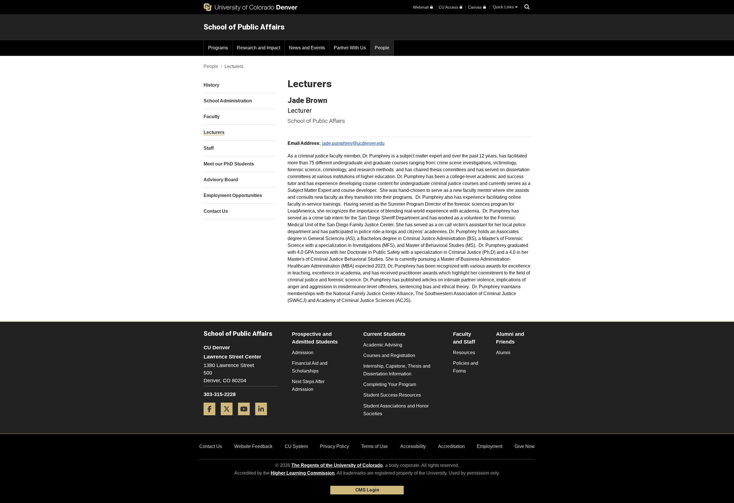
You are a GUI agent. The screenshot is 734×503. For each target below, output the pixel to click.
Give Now (525, 446)
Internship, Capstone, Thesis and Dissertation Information (396, 370)
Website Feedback (253, 446)
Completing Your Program (389, 384)
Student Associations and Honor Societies (396, 409)
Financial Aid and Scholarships (309, 367)
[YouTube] (246, 417)
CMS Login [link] (367, 490)
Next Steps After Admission (308, 385)
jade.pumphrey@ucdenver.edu (353, 143)
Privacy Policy (334, 446)
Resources (464, 352)
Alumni (503, 352)
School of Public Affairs (244, 27)
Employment (489, 446)
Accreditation (451, 446)
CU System (296, 446)
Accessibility (413, 446)
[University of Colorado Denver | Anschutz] (250, 7)
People (211, 66)
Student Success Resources (392, 395)
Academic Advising (382, 344)
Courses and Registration (389, 355)
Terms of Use (374, 446)
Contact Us (210, 446)
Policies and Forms (465, 367)
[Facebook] (212, 417)
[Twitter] (229, 417)
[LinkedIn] (263, 417)
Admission (302, 352)
